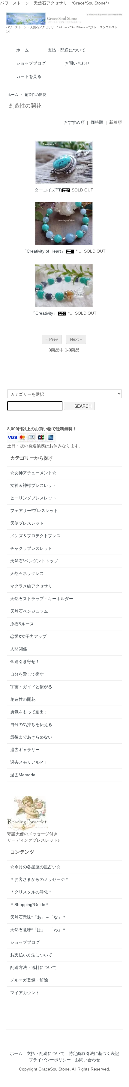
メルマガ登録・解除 (29, 980)
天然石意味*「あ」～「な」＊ (38, 917)
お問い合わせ (77, 63)
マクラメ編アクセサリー (33, 586)
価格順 (97, 122)
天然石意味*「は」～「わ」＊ (38, 929)
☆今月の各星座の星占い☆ (35, 866)
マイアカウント (25, 992)
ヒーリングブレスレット (33, 498)
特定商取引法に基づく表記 (94, 1053)
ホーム (22, 50)
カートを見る (28, 76)
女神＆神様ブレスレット (33, 485)
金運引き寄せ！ (25, 661)
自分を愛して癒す (27, 674)
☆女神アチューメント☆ (33, 472)
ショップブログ (31, 63)
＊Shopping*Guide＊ (30, 904)
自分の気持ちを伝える (31, 724)
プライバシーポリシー (50, 1059)
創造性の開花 (35, 95)
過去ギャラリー (25, 749)
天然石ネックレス (27, 573)
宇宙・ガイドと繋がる (31, 686)
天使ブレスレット (27, 523)
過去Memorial (23, 774)
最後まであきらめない (31, 737)
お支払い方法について (31, 954)
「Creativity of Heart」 (43, 251)
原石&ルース (22, 623)
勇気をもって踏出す (29, 711)
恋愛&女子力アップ (28, 636)
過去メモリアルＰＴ (29, 762)
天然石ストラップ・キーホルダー (41, 598)
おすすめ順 (74, 122)
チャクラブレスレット (31, 548)
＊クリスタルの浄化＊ (31, 892)
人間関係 (18, 649)
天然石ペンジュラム (29, 611)
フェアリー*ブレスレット (34, 510)
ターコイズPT (47, 190)
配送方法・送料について (33, 967)
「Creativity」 (44, 313)
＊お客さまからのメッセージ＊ (39, 879)
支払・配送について (67, 50)
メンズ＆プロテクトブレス (35, 535)
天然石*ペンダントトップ (34, 560)
